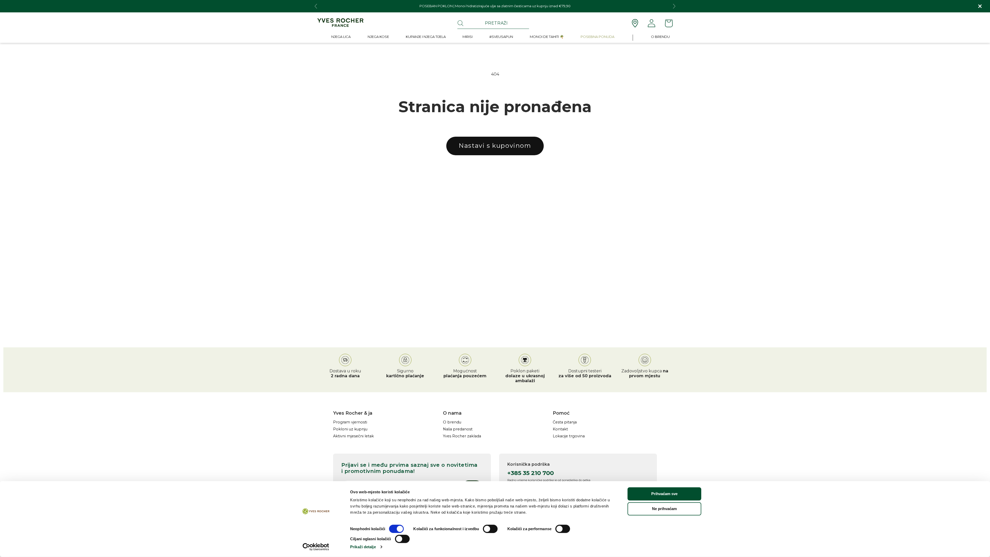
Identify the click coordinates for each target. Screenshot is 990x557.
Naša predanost (458, 429)
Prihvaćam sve (664, 494)
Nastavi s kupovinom (495, 145)
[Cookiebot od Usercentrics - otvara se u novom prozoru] (316, 547)
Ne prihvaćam (664, 508)
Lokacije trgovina (569, 436)
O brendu (452, 422)
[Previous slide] (315, 6)
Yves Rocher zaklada (462, 436)
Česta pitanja (565, 422)
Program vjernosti (350, 422)
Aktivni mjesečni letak (353, 436)
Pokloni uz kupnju (350, 429)
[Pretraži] (460, 23)
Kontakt (560, 429)
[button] (341, 37)
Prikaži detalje (363, 547)
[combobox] (493, 23)
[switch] (490, 529)
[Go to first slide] (674, 6)
